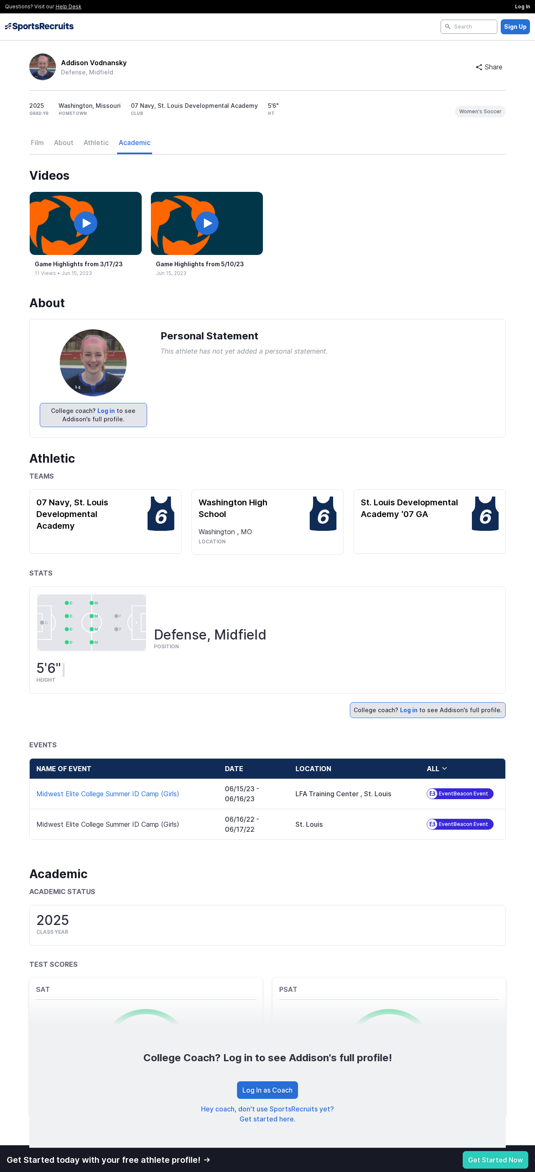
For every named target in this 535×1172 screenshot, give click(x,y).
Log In (522, 6)
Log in (106, 410)
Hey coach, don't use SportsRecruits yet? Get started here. (267, 1114)
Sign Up (515, 26)
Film (37, 142)
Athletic (96, 142)
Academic (134, 142)
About (64, 142)
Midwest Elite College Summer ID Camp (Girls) (107, 794)
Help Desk (69, 6)
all (433, 768)
